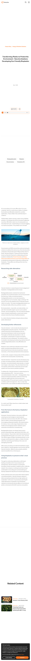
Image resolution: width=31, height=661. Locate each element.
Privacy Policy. (21, 654)
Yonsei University (17, 257)
